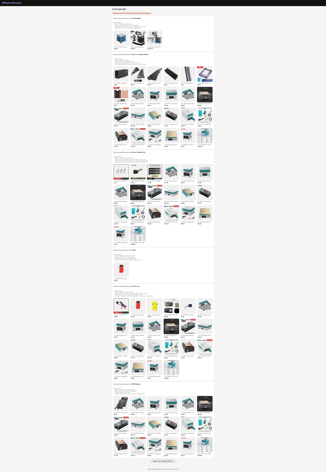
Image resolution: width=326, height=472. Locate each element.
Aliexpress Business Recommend (171, 469)
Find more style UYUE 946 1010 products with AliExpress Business (131, 13)
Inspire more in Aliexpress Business (163, 461)
